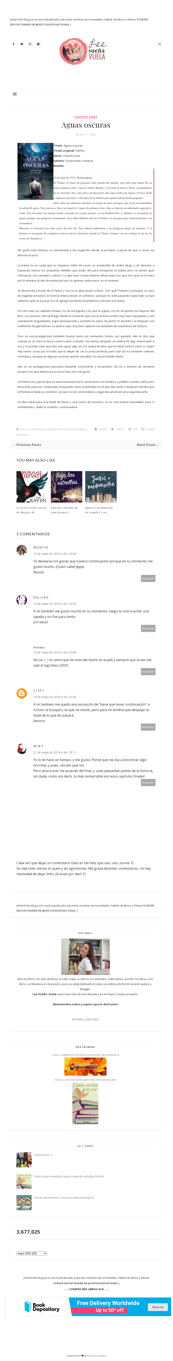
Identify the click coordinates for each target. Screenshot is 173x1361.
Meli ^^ (84, 134)
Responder (148, 578)
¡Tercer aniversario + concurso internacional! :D (64, 1197)
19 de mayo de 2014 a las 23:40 (54, 697)
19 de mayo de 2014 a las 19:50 (54, 604)
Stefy (38, 691)
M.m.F (38, 746)
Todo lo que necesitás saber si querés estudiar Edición (69, 1176)
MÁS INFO (93, 1019)
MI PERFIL (78, 1019)
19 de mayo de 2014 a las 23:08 (54, 652)
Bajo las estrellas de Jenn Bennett (64, 510)
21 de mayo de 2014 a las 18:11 (54, 752)
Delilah (41, 597)
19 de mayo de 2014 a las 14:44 (54, 554)
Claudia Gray (85, 116)
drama (51, 429)
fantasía (63, 429)
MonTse (41, 547)
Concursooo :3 (43, 1155)
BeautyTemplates (97, 1355)
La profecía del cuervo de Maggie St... (31, 510)
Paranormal (78, 429)
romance (22, 435)
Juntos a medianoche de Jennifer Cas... (99, 510)
